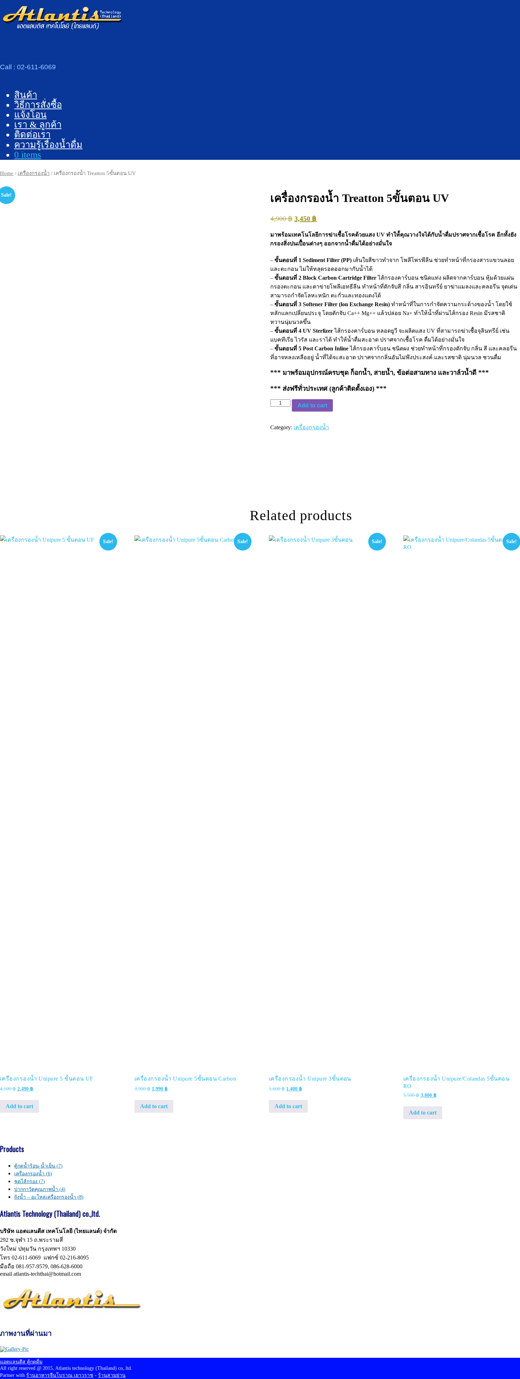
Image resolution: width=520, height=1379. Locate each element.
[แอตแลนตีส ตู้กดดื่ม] (62, 28)
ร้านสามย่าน (112, 1375)
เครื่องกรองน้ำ (34, 173)
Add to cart (312, 405)
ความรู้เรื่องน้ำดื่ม (48, 145)
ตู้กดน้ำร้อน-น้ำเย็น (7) (38, 1166)
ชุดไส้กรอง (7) (29, 1181)
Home (6, 173)
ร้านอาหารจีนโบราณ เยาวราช (59, 1375)
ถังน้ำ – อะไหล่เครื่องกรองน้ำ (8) (48, 1197)
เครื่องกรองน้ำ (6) (33, 1173)
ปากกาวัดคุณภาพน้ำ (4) (39, 1189)
